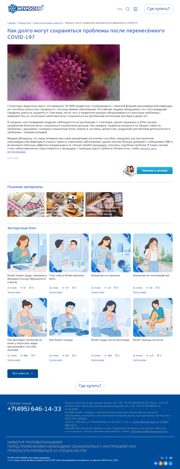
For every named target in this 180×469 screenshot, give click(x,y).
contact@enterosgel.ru (146, 422)
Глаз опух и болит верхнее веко (66, 277)
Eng (120, 9)
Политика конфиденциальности (149, 431)
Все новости (23, 373)
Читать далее (13, 292)
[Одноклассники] (161, 463)
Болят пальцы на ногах (148, 340)
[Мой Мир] (170, 463)
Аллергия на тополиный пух (151, 275)
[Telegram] (165, 463)
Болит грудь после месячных (110, 340)
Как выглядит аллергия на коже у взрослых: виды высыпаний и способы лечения (24, 345)
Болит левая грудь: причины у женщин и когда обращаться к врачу (27, 279)
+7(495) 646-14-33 (34, 409)
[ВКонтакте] (156, 463)
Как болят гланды (61, 340)
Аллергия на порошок (105, 275)
